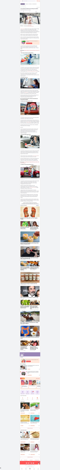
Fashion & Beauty (33, 454)
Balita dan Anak (32, 425)
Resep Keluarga (22, 454)
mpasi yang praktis (36, 155)
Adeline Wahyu (29, 25)
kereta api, (26, 92)
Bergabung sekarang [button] (29, 43)
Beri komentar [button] (28, 361)
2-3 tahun (22, 425)
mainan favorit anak (33, 187)
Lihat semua (38, 378)
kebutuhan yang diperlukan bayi (32, 71)
